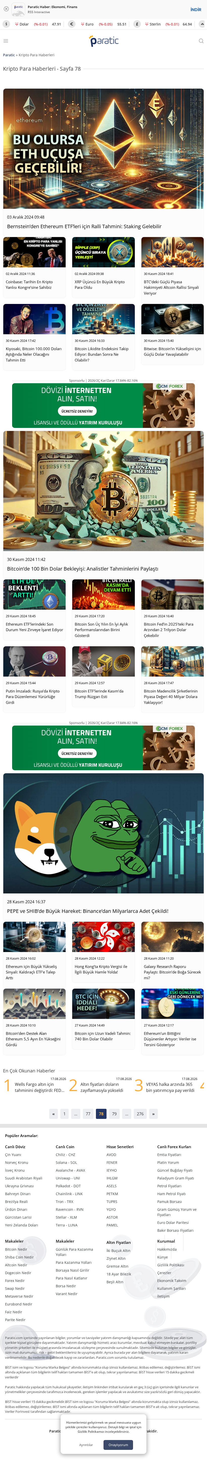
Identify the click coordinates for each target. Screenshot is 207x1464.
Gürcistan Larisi (18, 1217)
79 (114, 1114)
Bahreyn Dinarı (18, 1193)
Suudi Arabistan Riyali (23, 1178)
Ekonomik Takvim (171, 1280)
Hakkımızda (167, 1249)
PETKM (112, 1193)
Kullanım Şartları (171, 1288)
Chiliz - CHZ (65, 1154)
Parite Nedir (15, 1319)
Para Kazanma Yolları (74, 1262)
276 (140, 1114)
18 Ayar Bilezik (119, 1274)
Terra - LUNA (66, 1225)
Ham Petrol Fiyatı (171, 1193)
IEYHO (112, 1170)
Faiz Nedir (13, 1311)
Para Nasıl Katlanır (71, 1278)
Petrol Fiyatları (169, 1186)
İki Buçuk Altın (119, 1250)
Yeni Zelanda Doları (21, 1225)
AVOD (111, 1154)
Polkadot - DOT (68, 1186)
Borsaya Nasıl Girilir (72, 1270)
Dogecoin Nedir (18, 1272)
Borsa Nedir (66, 1285)
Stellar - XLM (66, 1217)
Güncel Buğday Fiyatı (175, 1170)
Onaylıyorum (118, 1445)
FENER (112, 1162)
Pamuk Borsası (169, 1201)
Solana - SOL (66, 1162)
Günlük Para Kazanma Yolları (74, 1252)
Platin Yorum (168, 1162)
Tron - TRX (64, 1201)
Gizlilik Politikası (170, 1265)
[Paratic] (103, 41)
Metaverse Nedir (19, 1296)
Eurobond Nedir (18, 1304)
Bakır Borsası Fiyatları (175, 1230)
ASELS (112, 1186)
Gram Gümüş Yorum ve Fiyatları (177, 1212)
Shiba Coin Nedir (19, 1257)
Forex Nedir (15, 1280)
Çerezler (164, 1272)
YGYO (111, 1209)
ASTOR (112, 1217)
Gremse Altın (117, 1266)
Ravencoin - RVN (70, 1209)
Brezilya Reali (16, 1201)
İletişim (163, 1296)
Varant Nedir (66, 1293)
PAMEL (112, 1225)
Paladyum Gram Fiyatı (175, 1178)
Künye (162, 1257)
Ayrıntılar (86, 1445)
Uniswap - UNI (68, 1178)
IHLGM (112, 1178)
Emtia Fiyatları (169, 1154)
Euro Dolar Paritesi (173, 1222)
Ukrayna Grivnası (19, 1186)
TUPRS (112, 1201)
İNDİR (196, 9)
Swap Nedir (15, 1288)
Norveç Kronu (16, 1162)
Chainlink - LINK (69, 1193)
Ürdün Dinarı (16, 1209)
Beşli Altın (115, 1281)
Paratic (9, 55)
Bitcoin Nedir (16, 1249)
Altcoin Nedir (16, 1265)
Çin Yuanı (13, 1154)
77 (88, 1114)
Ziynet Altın (116, 1258)
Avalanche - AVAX (70, 1170)
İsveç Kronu (15, 1170)
